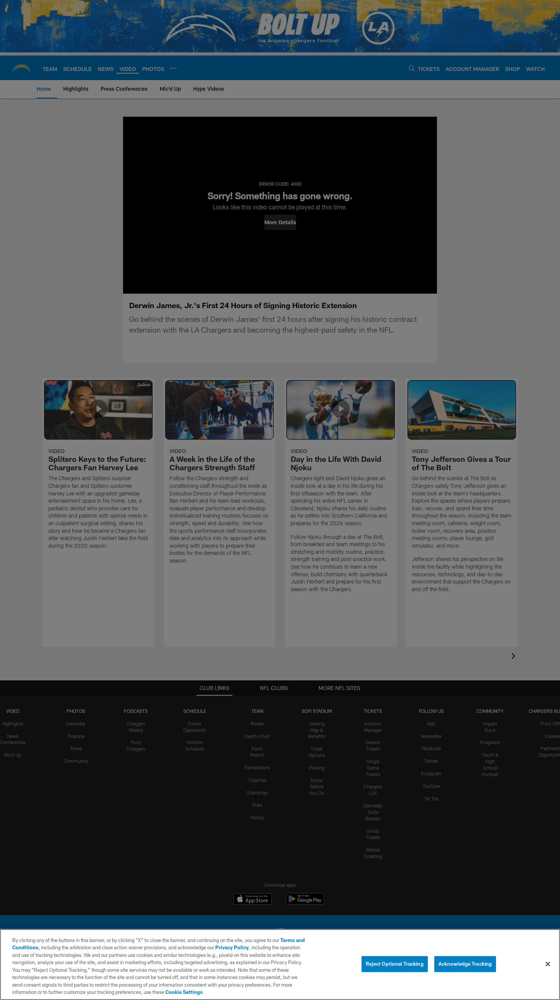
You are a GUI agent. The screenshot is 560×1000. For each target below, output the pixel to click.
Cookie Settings (184, 992)
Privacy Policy (232, 947)
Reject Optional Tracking (395, 964)
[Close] (547, 963)
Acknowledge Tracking (465, 964)
